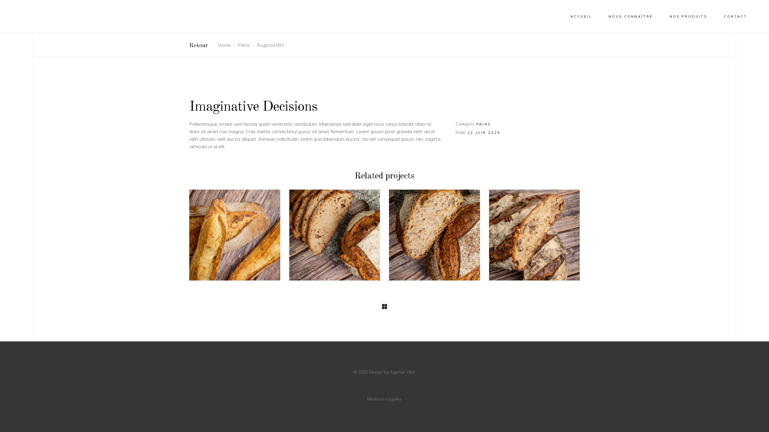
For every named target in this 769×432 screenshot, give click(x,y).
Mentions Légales (384, 399)
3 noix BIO (534, 238)
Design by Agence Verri (391, 372)
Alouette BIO (434, 238)
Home (224, 45)
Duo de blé (234, 238)
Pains (244, 45)
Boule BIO (334, 238)
